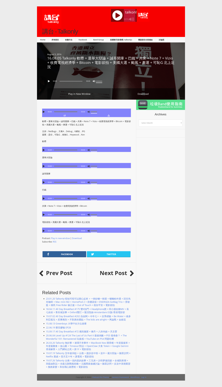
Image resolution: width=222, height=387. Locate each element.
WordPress (135, 377)
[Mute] (94, 81)
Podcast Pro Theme (100, 377)
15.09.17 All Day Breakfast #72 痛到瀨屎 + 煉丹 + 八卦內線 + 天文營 (81, 331)
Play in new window (60, 238)
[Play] (49, 81)
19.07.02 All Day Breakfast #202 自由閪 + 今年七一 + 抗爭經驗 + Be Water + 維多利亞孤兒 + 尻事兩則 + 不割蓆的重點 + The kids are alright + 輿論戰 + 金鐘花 (88, 318)
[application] (111, 80)
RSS (54, 241)
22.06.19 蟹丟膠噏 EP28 (58, 327)
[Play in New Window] (65, 115)
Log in (143, 377)
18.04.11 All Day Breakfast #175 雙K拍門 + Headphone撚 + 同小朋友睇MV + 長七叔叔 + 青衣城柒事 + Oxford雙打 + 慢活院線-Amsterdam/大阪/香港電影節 (87, 310)
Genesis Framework (120, 377)
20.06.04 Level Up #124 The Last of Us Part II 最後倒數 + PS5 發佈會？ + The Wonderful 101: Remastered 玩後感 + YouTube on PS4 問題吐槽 (86, 337)
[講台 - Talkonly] (51, 26)
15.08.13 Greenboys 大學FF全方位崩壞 (66, 323)
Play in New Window (79, 93)
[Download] (108, 115)
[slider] (100, 81)
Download (143, 93)
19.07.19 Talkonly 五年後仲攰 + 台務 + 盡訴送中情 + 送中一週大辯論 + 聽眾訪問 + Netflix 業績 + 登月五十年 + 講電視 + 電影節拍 (88, 355)
